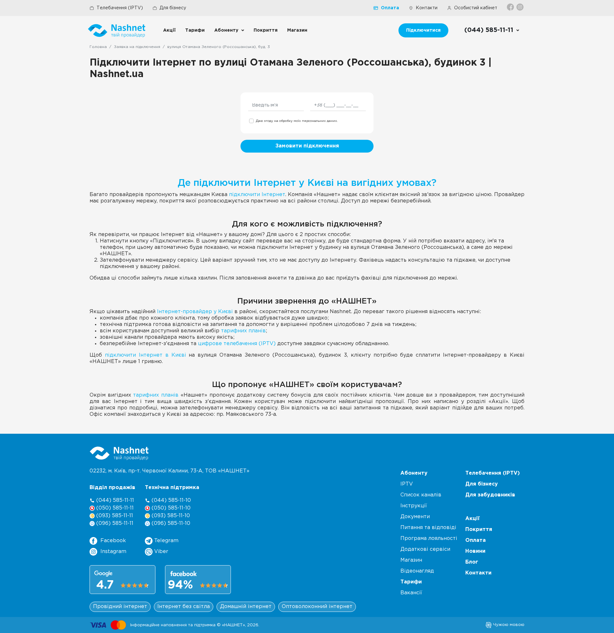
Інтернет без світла (183, 606)
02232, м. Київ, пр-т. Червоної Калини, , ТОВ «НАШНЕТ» (169, 471)
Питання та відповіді (428, 527)
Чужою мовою (508, 625)
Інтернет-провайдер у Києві (195, 311)
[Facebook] (511, 7)
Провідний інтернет (120, 606)
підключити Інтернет (257, 194)
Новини (475, 551)
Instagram (113, 551)
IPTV (406, 484)
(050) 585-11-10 (170, 508)
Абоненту (226, 30)
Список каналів (420, 495)
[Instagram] (520, 7)
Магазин (297, 30)
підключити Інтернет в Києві (145, 355)
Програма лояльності (428, 538)
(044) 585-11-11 (114, 500)
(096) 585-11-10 (170, 523)
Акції (169, 30)
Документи (415, 516)
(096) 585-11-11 (114, 523)
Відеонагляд (417, 571)
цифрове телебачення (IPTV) (237, 343)
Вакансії (411, 592)
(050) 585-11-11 (114, 508)
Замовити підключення (307, 146)
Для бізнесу (173, 8)
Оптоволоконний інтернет (317, 606)
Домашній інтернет (246, 606)
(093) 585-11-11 (114, 515)
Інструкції (413, 505)
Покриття (266, 30)
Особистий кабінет (475, 8)
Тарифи (195, 30)
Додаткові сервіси (425, 549)
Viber (160, 551)
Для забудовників (490, 495)
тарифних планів (243, 330)
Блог (471, 562)
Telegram (165, 540)
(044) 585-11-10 (170, 500)
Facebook (113, 540)
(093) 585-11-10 (170, 515)
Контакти (426, 8)
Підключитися (423, 30)
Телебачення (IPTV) (120, 8)
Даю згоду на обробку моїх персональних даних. (297, 121)
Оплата (390, 8)
